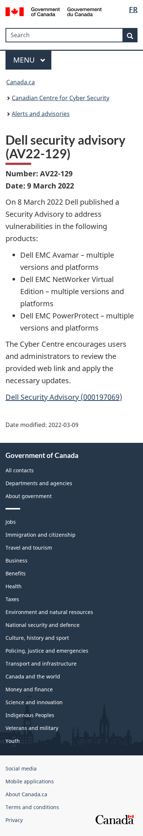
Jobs (11, 521)
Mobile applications (30, 781)
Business (16, 560)
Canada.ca (20, 82)
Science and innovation (34, 702)
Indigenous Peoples (30, 715)
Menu (25, 60)
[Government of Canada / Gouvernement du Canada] (54, 11)
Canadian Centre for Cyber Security (60, 98)
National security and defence (43, 624)
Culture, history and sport (37, 637)
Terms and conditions (32, 807)
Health (14, 586)
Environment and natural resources (49, 612)
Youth (13, 740)
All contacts (20, 470)
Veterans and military (32, 727)
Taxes (12, 599)
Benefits (16, 573)
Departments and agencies (39, 483)
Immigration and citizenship (41, 534)
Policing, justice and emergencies (47, 650)
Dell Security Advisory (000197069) (64, 397)
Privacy (14, 819)
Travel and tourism (29, 547)
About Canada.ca (26, 794)
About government (29, 496)
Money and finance (29, 689)
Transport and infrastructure (41, 663)
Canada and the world (33, 676)
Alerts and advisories (41, 114)
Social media (21, 768)
